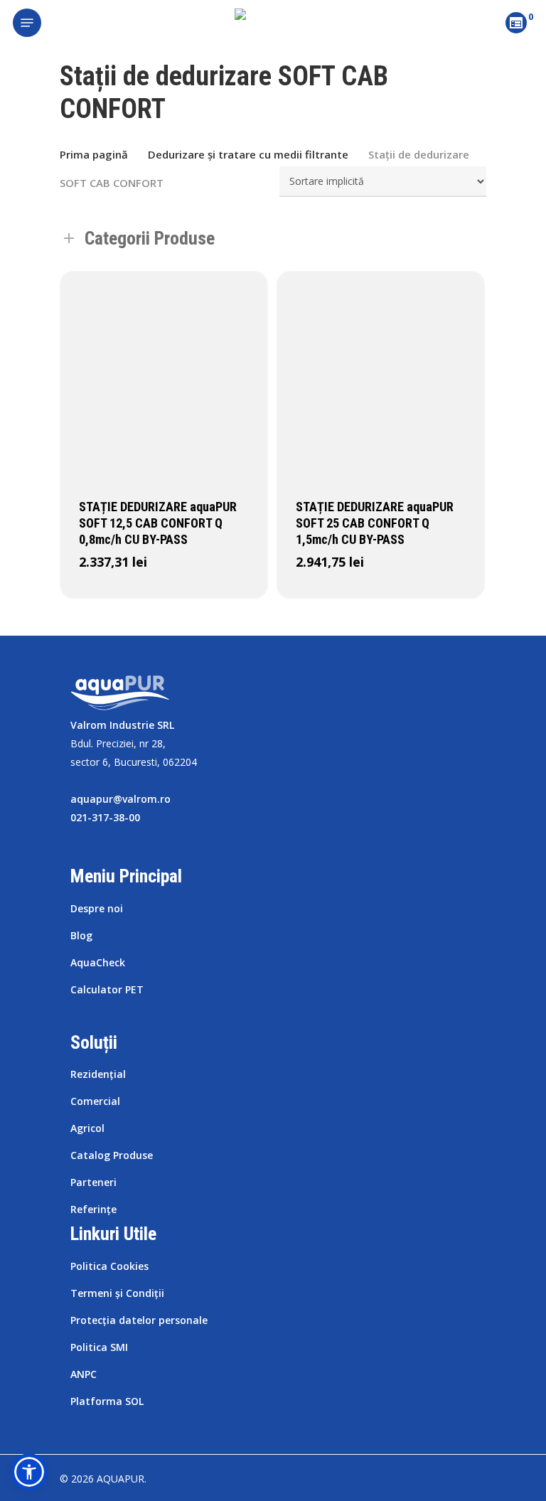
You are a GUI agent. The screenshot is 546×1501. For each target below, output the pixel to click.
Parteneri (93, 1182)
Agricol (87, 1128)
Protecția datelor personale (139, 1320)
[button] (29, 1472)
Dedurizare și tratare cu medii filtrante (248, 154)
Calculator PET (107, 989)
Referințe (93, 1209)
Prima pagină (94, 154)
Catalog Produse (111, 1155)
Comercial (95, 1101)
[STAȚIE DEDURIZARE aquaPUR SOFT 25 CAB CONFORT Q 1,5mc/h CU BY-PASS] (380, 375)
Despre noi (96, 908)
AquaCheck (97, 962)
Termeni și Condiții (117, 1293)
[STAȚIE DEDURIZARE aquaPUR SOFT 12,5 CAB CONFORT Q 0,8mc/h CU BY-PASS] (164, 375)
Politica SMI (99, 1347)
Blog (81, 935)
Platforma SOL (107, 1401)
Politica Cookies (109, 1266)
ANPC (83, 1374)
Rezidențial (98, 1074)
